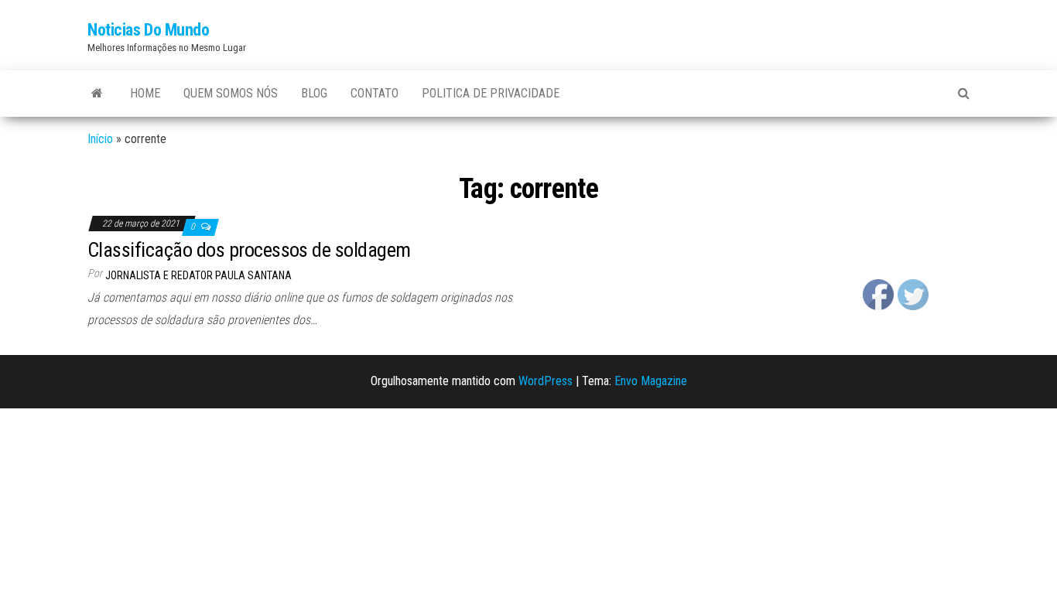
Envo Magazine (650, 381)
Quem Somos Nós (230, 93)
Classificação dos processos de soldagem (249, 249)
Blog (314, 93)
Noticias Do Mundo (148, 29)
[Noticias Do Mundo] (97, 93)
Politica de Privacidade (490, 93)
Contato (375, 93)
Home (145, 93)
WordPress (545, 381)
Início (100, 138)
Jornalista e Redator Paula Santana (198, 275)
